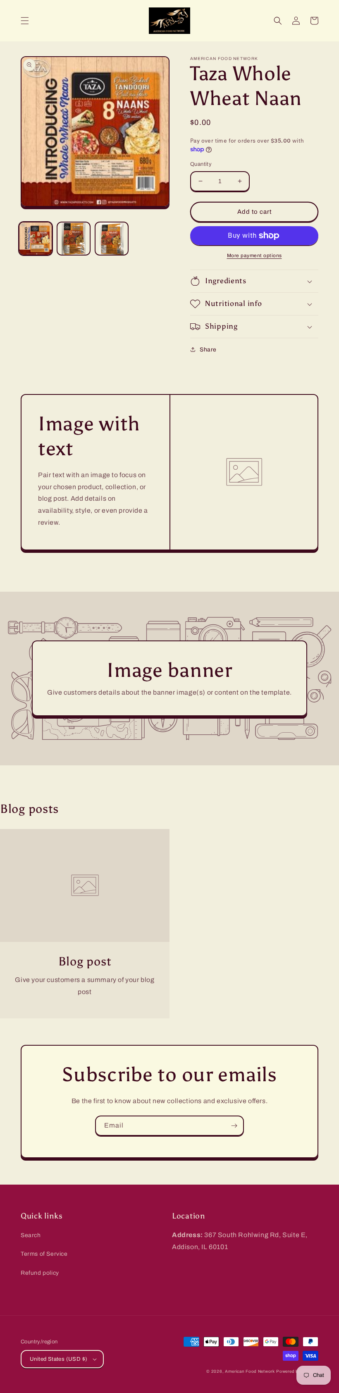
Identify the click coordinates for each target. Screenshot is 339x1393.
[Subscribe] (234, 1126)
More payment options (254, 255)
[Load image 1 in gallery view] (36, 239)
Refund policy (40, 1273)
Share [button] (208, 349)
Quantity (201, 164)
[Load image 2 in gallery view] (74, 239)
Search (31, 1235)
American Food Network (250, 1371)
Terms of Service (44, 1254)
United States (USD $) (58, 1359)
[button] (25, 21)
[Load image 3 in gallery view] (112, 239)
